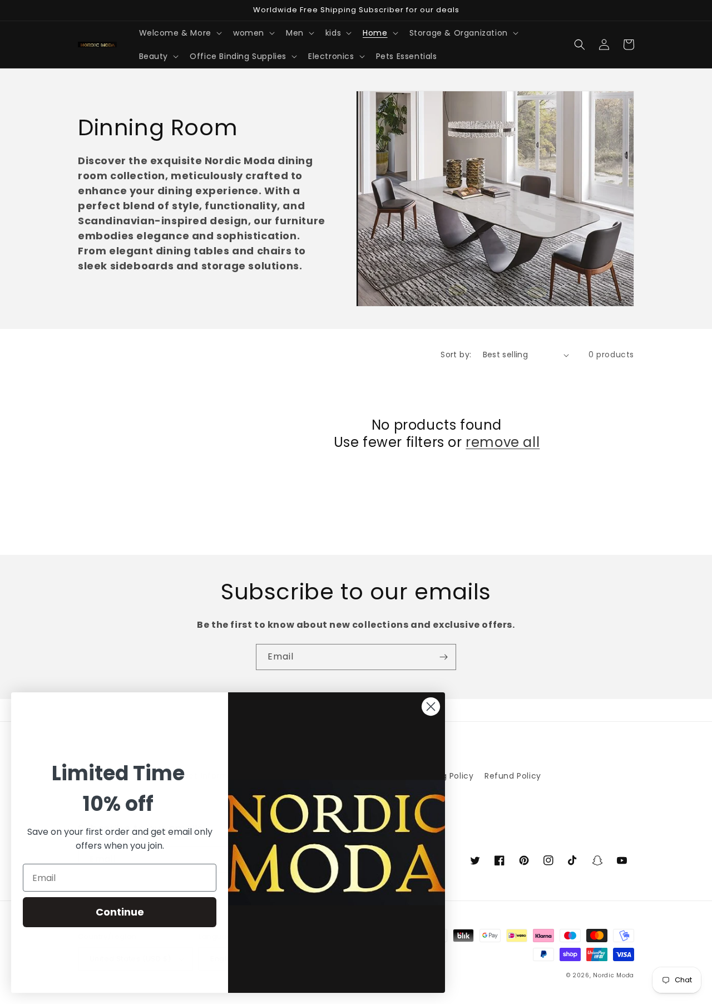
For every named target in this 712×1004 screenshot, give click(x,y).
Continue (120, 912)
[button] (179, 33)
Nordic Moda (613, 975)
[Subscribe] (443, 657)
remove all (503, 442)
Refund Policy (512, 775)
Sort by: (456, 354)
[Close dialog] (431, 706)
